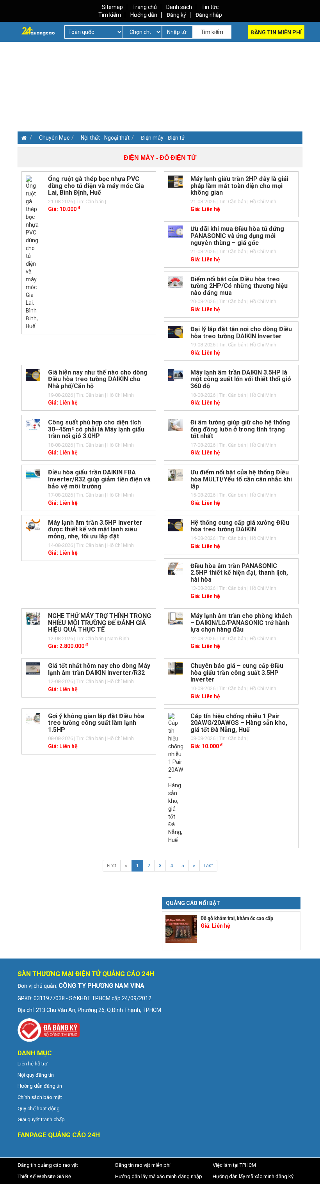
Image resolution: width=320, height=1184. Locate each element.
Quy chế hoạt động (39, 1108)
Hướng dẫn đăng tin (40, 1086)
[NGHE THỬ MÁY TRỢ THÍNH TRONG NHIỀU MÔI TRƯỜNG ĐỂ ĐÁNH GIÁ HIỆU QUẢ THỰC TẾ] (33, 618)
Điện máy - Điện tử (163, 138)
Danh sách (179, 7)
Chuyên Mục (54, 138)
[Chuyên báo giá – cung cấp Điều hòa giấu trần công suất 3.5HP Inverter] (175, 668)
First (111, 865)
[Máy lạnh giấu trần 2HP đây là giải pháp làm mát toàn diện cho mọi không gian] (175, 181)
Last (208, 865)
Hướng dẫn (143, 15)
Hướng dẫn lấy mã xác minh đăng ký (253, 1176)
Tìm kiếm (109, 15)
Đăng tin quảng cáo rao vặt (48, 1165)
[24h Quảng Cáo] (38, 30)
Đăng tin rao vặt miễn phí (143, 1165)
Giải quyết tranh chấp (41, 1119)
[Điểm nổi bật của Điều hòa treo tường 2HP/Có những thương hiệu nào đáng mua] (175, 281)
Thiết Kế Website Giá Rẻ (44, 1176)
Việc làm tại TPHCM (234, 1165)
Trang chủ (144, 7)
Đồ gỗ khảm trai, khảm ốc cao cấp (237, 918)
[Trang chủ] (22, 138)
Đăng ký (176, 15)
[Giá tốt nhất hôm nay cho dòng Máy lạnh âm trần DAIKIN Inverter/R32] (33, 668)
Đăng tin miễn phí (276, 32)
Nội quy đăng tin (36, 1075)
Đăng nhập (209, 15)
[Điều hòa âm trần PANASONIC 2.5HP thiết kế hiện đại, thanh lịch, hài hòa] (175, 568)
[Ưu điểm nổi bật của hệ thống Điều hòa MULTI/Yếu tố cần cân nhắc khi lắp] (175, 475)
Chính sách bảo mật (40, 1097)
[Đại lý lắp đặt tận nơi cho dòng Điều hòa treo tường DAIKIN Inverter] (175, 331)
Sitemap (112, 7)
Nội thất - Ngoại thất (105, 138)
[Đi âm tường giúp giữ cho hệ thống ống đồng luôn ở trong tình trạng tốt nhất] (175, 424)
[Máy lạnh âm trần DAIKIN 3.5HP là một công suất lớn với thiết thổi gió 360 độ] (175, 374)
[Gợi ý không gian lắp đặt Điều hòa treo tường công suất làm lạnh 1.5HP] (33, 718)
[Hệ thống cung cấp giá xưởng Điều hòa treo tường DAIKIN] (175, 525)
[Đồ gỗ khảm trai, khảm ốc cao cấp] (181, 929)
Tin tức (210, 7)
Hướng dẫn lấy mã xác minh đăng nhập (158, 1176)
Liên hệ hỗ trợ (32, 1064)
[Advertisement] (87, 96)
